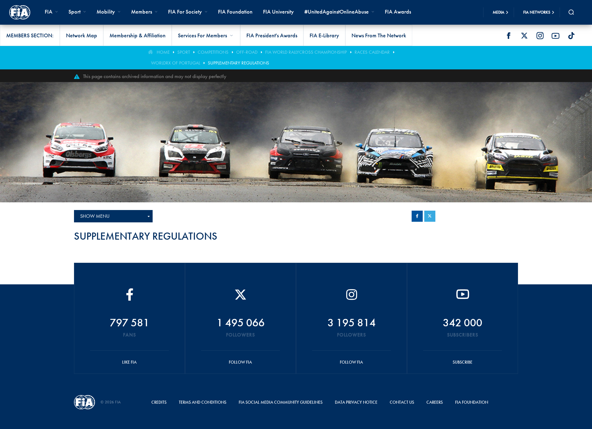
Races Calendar (372, 52)
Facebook (508, 35)
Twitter (524, 35)
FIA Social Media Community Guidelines (281, 402)
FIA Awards (398, 11)
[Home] (19, 12)
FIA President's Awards (271, 35)
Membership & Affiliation (137, 35)
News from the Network (379, 35)
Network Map (81, 35)
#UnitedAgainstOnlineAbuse (336, 11)
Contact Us (402, 402)
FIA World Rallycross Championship (306, 52)
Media (498, 12)
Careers (434, 402)
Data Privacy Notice (356, 402)
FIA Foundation (235, 11)
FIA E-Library (324, 35)
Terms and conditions (202, 402)
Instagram (540, 35)
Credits (158, 402)
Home (163, 52)
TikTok (571, 35)
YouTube (555, 35)
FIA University (278, 11)
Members (141, 11)
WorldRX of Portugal (175, 63)
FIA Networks (536, 12)
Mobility (106, 11)
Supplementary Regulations (238, 63)
